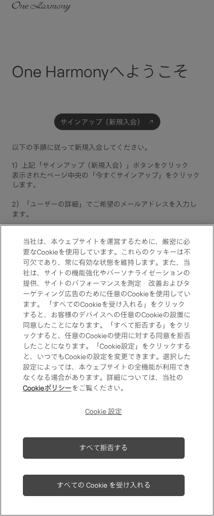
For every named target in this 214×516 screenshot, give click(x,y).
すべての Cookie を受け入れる (104, 485)
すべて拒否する (103, 448)
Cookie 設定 (103, 411)
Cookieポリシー (47, 388)
